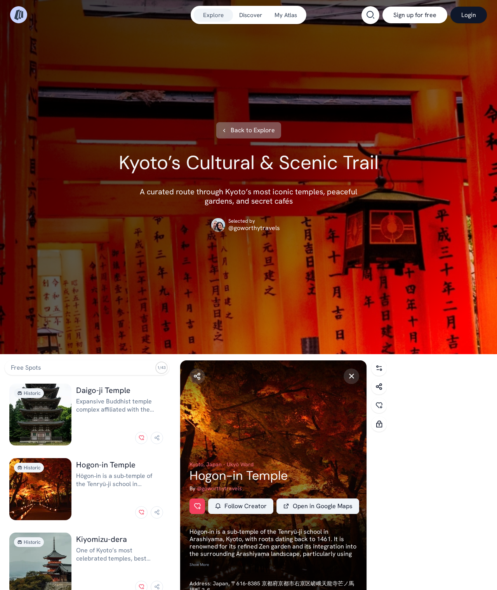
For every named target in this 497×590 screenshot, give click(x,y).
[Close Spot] (351, 376)
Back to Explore (253, 130)
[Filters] (379, 368)
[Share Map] (379, 386)
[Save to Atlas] (141, 438)
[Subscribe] (379, 424)
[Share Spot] (197, 376)
